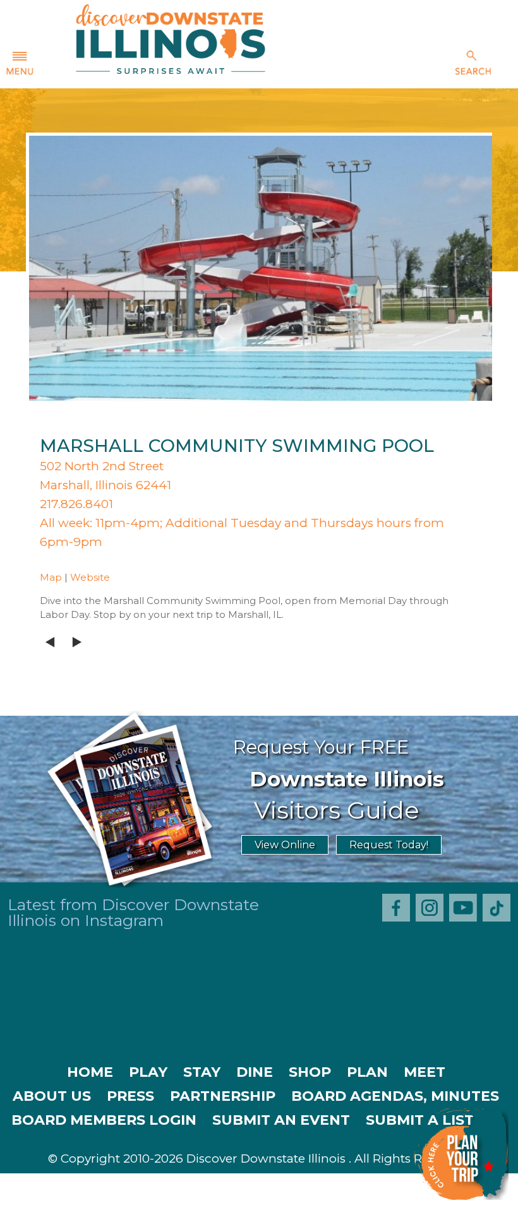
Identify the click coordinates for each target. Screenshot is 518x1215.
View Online (285, 845)
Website (90, 577)
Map (51, 577)
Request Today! (388, 845)
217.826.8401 (76, 504)
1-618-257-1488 (176, 1202)
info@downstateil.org (316, 1202)
